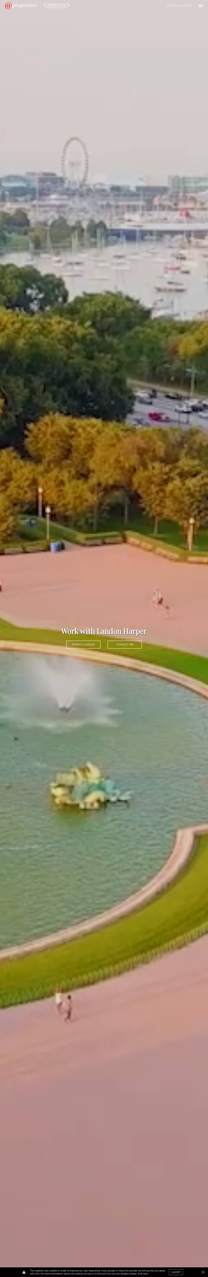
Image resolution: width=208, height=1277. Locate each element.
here (145, 1273)
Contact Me (124, 644)
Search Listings (83, 644)
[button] (203, 1272)
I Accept (176, 1272)
